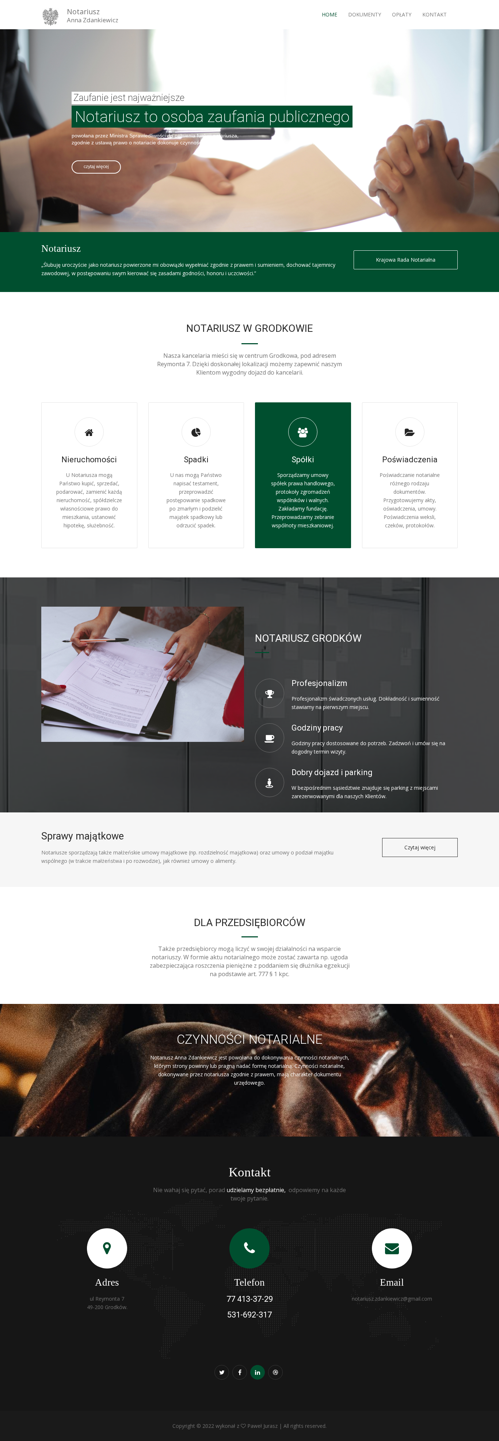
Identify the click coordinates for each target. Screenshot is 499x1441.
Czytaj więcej (419, 847)
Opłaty (401, 14)
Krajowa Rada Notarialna (405, 259)
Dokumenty (364, 14)
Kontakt (434, 14)
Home (329, 14)
